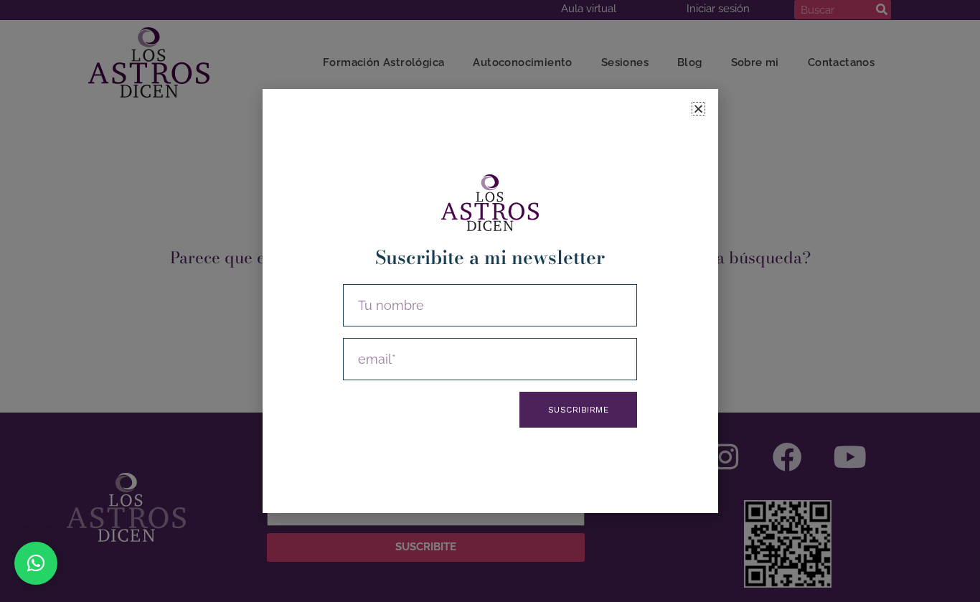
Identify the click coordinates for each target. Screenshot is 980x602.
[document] (490, 301)
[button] (35, 563)
